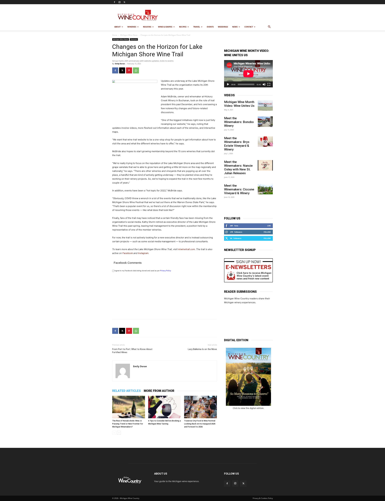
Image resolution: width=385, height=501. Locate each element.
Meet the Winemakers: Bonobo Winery (239, 122)
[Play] (227, 84)
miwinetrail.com (186, 249)
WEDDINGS (223, 27)
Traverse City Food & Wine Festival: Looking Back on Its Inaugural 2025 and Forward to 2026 (200, 424)
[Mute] (264, 84)
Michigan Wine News (129, 35)
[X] (124, 2)
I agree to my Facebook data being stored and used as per (142, 271)
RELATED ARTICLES (126, 391)
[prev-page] (114, 433)
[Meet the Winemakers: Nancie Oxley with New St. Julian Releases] (265, 165)
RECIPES (182, 27)
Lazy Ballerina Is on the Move (202, 349)
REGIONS (147, 27)
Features (134, 39)
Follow (267, 232)
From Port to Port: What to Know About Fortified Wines (132, 351)
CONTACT (248, 27)
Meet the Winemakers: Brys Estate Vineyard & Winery (236, 143)
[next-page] (119, 433)
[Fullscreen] (268, 84)
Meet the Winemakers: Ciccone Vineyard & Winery (239, 189)
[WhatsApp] (136, 70)
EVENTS (210, 27)
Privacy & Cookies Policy (263, 498)
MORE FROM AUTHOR (159, 391)
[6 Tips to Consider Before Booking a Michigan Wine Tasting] (164, 407)
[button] (269, 27)
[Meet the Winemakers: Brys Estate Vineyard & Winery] (265, 141)
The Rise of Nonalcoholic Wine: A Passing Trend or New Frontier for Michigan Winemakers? (127, 424)
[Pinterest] (129, 70)
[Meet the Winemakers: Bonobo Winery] (265, 121)
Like (269, 226)
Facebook (127, 253)
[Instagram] (119, 2)
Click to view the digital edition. (248, 408)
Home (114, 35)
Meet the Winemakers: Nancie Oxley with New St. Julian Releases (238, 167)
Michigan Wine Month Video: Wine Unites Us (239, 104)
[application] (248, 73)
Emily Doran (120, 63)
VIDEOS (229, 95)
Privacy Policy (165, 271)
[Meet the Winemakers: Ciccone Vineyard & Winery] (265, 189)
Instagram (143, 253)
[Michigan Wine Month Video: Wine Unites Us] (265, 105)
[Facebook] (114, 2)
